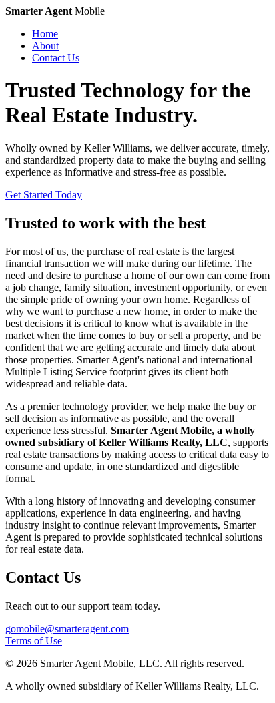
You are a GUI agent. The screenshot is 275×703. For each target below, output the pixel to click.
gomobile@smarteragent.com (67, 628)
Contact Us (55, 57)
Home (45, 33)
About (45, 45)
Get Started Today (43, 194)
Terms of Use (33, 640)
